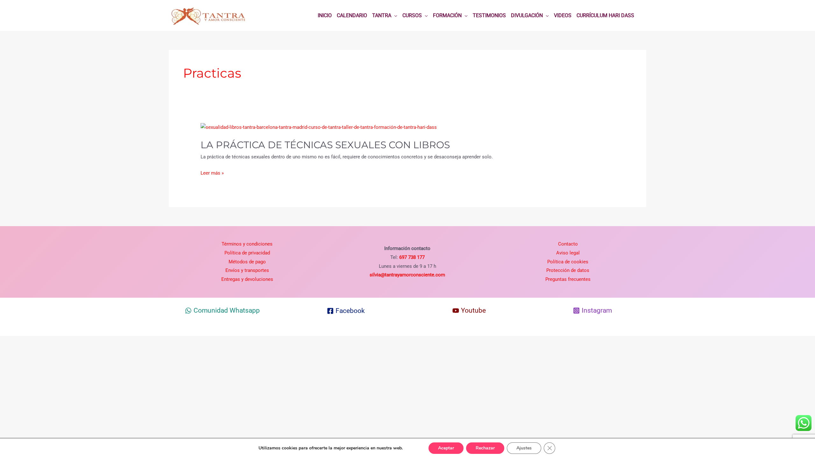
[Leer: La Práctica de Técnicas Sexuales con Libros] (319, 127)
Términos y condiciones (247, 244)
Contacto (568, 244)
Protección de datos (567, 270)
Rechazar (485, 448)
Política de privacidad (247, 253)
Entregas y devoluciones (247, 279)
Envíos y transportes (247, 270)
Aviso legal (568, 253)
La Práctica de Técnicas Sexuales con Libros (325, 145)
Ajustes (524, 448)
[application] (394, 15)
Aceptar (446, 448)
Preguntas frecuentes (568, 279)
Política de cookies (567, 262)
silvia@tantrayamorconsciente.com (407, 275)
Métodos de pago (247, 262)
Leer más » (212, 173)
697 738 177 (411, 257)
